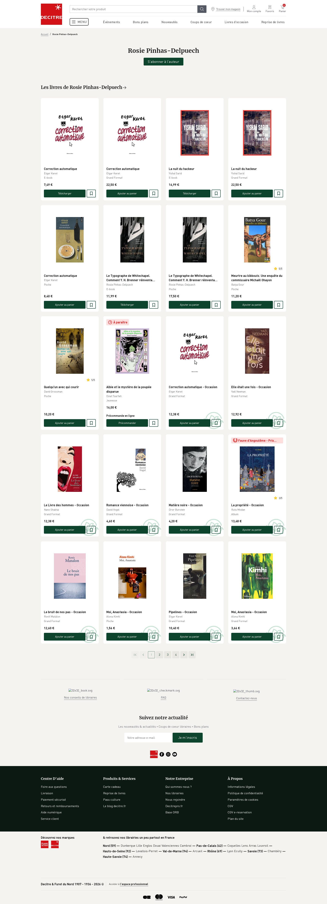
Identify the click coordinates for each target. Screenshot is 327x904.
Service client (50, 819)
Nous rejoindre (175, 799)
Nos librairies (174, 793)
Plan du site (236, 819)
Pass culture (111, 799)
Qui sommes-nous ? (178, 787)
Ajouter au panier (127, 193)
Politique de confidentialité (245, 793)
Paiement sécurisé (53, 799)
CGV (230, 806)
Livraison (47, 793)
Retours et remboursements (60, 806)
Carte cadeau (112, 787)
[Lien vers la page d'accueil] (51, 14)
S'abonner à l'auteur (163, 61)
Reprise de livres (114, 793)
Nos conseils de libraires (80, 697)
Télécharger (65, 193)
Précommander (127, 422)
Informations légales (241, 787)
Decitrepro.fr (174, 806)
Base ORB (172, 812)
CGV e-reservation (240, 812)
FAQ (163, 697)
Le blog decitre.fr (114, 806)
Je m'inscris (187, 737)
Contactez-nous (246, 698)
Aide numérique (51, 812)
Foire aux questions (54, 787)
